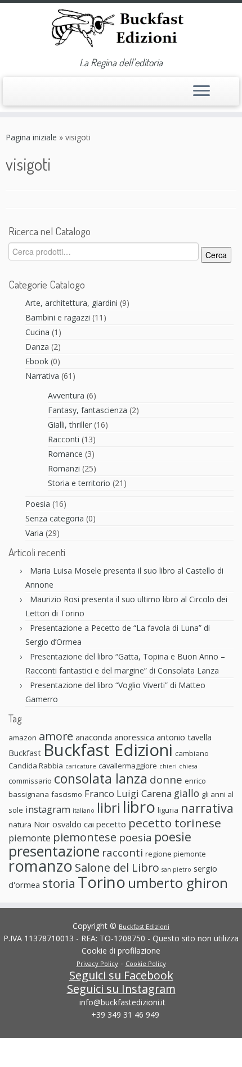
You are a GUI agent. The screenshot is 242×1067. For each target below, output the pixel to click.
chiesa (188, 766)
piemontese (84, 837)
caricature (80, 766)
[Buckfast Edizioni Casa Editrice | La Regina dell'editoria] (121, 29)
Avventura (66, 395)
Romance (65, 453)
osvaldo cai (73, 824)
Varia (34, 533)
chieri (168, 766)
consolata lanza (100, 778)
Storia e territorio (79, 483)
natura (20, 824)
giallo (186, 793)
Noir (42, 824)
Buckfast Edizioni (108, 750)
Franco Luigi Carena (128, 793)
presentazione (54, 850)
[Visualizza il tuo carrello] (224, 88)
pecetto (111, 824)
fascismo (66, 794)
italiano (84, 810)
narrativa (207, 808)
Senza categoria (54, 518)
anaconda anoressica (114, 737)
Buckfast (24, 752)
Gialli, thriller (70, 424)
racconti (122, 852)
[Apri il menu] (201, 91)
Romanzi (64, 468)
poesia (135, 837)
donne (166, 779)
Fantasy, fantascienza (87, 410)
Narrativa (42, 375)
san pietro (176, 869)
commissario (30, 781)
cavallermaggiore (127, 766)
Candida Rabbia (35, 766)
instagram (47, 809)
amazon (22, 737)
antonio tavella (184, 737)
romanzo (40, 865)
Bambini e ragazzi (57, 317)
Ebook (36, 361)
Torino (102, 881)
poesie (172, 836)
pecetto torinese (174, 823)
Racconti (63, 439)
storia (58, 883)
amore (56, 736)
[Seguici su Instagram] (34, 96)
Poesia (37, 503)
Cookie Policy (146, 963)
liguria (168, 810)
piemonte (29, 837)
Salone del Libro (117, 867)
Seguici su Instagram (121, 988)
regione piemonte (175, 854)
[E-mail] (12, 96)
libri (108, 808)
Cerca (216, 254)
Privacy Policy (97, 963)
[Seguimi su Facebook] (23, 94)
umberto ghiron (178, 882)
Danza (37, 346)
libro (139, 806)
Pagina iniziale (31, 137)
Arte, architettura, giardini (71, 302)
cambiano (192, 753)
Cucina (37, 332)
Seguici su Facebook (121, 975)
